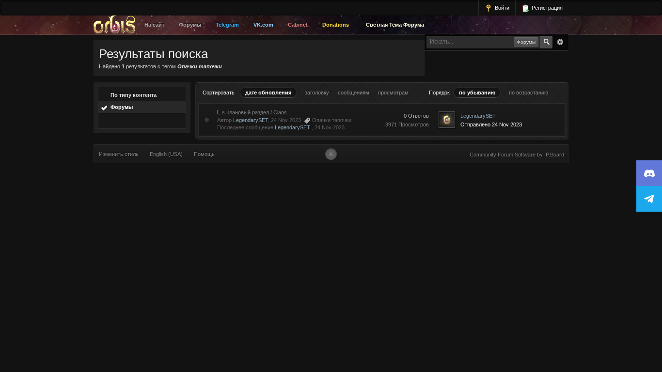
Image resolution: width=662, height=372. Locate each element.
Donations (335, 25)
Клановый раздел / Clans (256, 112)
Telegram (227, 25)
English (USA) (166, 154)
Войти (501, 8)
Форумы (190, 25)
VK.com (263, 25)
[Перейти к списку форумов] (117, 25)
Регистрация (546, 8)
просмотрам (393, 92)
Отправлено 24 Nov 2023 (491, 124)
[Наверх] (331, 154)
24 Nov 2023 (330, 127)
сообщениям (353, 92)
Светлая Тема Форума (395, 25)
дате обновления (268, 92)
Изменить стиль (119, 154)
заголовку (317, 92)
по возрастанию (528, 92)
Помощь (204, 154)
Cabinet (298, 25)
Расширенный (560, 42)
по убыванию (477, 92)
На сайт (154, 25)
